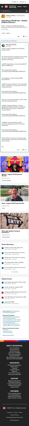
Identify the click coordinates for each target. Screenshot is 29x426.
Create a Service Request (14, 384)
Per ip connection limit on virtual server (14, 267)
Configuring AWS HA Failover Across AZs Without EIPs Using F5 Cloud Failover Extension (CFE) (15, 292)
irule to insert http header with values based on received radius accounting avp (15, 252)
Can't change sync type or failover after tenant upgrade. (15, 282)
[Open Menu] (27, 11)
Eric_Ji (12, 298)
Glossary (14, 368)
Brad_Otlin (14, 293)
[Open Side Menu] (2, 6)
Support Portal (14, 387)
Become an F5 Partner (14, 396)
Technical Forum (6, 11)
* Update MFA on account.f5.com (11, 325)
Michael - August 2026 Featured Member (12, 175)
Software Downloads (14, 385)
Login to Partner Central (14, 398)
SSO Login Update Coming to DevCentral (11, 232)
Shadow (14, 283)
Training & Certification (14, 374)
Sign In (25, 6)
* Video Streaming (7, 332)
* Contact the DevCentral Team (10, 324)
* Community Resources (8, 322)
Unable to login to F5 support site (13, 247)
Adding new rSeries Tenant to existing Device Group (14, 257)
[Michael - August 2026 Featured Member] (14, 164)
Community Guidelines (14, 354)
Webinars (14, 371)
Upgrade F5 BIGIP (9, 302)
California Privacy (14, 415)
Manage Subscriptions (14, 381)
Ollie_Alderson (15, 303)
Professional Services (14, 382)
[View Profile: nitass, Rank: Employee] (3, 45)
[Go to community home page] (10, 6)
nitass (7, 44)
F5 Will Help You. (11, 311)
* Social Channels (7, 331)
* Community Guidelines (8, 318)
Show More (5, 29)
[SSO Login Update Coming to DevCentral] (14, 221)
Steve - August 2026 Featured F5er (13, 203)
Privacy (20, 412)
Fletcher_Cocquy (10, 15)
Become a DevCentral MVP (14, 359)
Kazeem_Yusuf (15, 254)
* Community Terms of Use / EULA (11, 320)
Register (19, 6)
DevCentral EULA (14, 356)
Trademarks (10, 412)
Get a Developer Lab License (14, 357)
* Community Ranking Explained (11, 321)
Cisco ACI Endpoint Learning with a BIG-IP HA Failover (15, 297)
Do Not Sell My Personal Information (14, 417)
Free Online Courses (14, 373)
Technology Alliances (14, 395)
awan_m (14, 269)
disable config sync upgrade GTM (13, 287)
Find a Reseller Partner (14, 393)
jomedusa (14, 259)
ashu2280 (14, 249)
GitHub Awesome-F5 (8, 335)
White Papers (14, 367)
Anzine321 (13, 288)
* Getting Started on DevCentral (11, 317)
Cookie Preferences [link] (14, 420)
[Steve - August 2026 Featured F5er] (14, 193)
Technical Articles (14, 351)
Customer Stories (14, 370)
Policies (15, 412)
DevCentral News (6, 178)
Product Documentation (14, 365)
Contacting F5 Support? (8, 312)
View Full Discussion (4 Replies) (9, 41)
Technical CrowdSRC (14, 352)
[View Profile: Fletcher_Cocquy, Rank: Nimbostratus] (3, 16)
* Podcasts (5, 329)
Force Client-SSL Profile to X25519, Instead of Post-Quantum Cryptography (15, 262)
